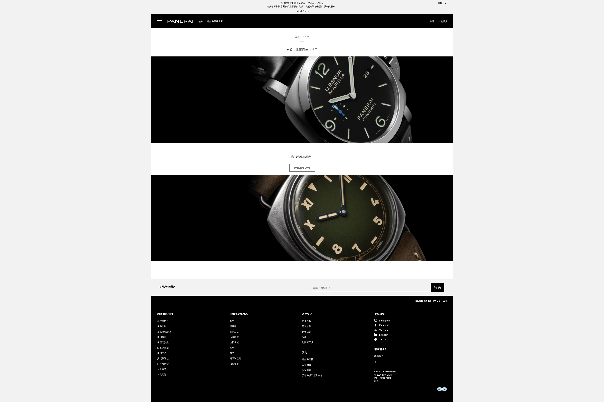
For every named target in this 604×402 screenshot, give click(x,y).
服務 (85, 46)
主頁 (297, 36)
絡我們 (380, 355)
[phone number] (410, 362)
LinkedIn (383, 334)
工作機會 (306, 364)
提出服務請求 (164, 331)
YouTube (384, 330)
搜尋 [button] (432, 21)
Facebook (384, 325)
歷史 (232, 320)
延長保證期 (163, 347)
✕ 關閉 (85, 8)
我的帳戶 (442, 21)
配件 (85, 24)
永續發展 (88, 53)
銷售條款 (306, 331)
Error (305, 36)
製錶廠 (233, 326)
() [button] (430, 300)
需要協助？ (380, 349)
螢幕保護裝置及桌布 (312, 375)
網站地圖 (306, 369)
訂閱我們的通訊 (167, 286)
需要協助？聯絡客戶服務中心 (97, 394)
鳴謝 (376, 381)
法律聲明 (307, 314)
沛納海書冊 (307, 359)
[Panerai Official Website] (180, 21)
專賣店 (86, 38)
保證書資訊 (163, 342)
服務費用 (161, 336)
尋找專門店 (163, 320)
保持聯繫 (379, 314)
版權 (304, 336)
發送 (437, 287)
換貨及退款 (163, 358)
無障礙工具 (307, 342)
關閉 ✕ (442, 3)
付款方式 (161, 369)
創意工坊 (234, 331)
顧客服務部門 (165, 314)
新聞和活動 (235, 358)
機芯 (232, 353)
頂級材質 (234, 336)
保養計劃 (161, 326)
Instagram (384, 320)
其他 (304, 352)
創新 (232, 347)
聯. (379, 355)
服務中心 (161, 353)
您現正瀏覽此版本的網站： (302, 3)
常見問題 (161, 374)
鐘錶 (85, 17)
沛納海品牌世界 (92, 31)
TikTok (382, 339)
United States (302, 11)
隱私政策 (306, 326)
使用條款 (306, 320)
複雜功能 (234, 342)
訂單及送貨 (163, 363)
